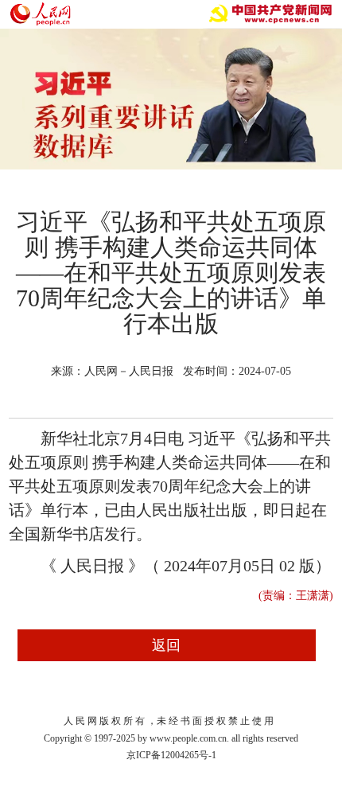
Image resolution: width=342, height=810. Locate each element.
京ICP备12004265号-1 (171, 755)
